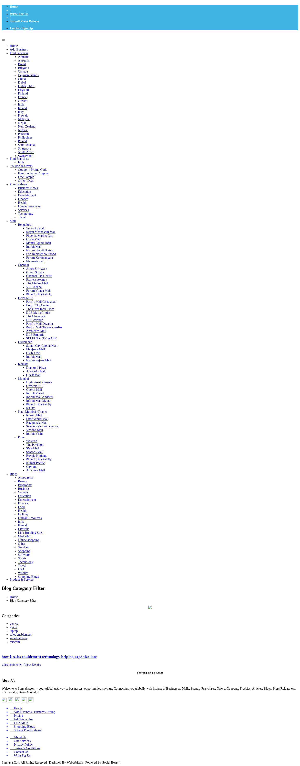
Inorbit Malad (35, 393)
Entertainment (27, 195)
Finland (23, 93)
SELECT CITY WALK (41, 338)
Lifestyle (23, 529)
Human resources (29, 206)
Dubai (22, 82)
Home (14, 6)
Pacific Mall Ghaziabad (41, 301)
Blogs (13, 474)
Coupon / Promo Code (32, 169)
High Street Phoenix (39, 382)
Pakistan (23, 133)
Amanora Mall (35, 470)
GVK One (33, 353)
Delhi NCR (25, 298)
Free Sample (26, 177)
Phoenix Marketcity (38, 404)
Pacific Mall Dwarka (39, 323)
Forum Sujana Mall (38, 360)
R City (30, 408)
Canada (23, 71)
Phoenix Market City (39, 235)
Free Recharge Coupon (33, 173)
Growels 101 (34, 386)
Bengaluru (24, 224)
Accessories (25, 477)
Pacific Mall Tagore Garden (44, 327)
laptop (14, 631)
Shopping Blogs (28, 576)
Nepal (22, 122)
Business (23, 488)
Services (23, 210)
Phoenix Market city (39, 294)
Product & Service (21, 579)
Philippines (25, 137)
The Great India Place (40, 309)
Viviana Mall (34, 430)
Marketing (24, 536)
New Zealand (27, 126)
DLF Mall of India (38, 312)
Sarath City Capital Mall (41, 345)
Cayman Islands (28, 75)
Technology (25, 213)
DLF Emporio (35, 334)
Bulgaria (23, 67)
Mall (13, 221)
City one (31, 466)
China (22, 78)
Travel (22, 217)
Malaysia (24, 119)
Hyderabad (25, 342)
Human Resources (30, 518)
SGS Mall (32, 448)
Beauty (22, 481)
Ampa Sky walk (36, 268)
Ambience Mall (36, 331)
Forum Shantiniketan (39, 250)
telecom (15, 642)
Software (24, 554)
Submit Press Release (24, 21)
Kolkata (23, 364)
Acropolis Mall (36, 371)
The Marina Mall (37, 283)
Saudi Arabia (26, 144)
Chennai (23, 265)
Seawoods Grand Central (42, 426)
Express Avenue (36, 279)
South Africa (26, 152)
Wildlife (23, 573)
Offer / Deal (25, 180)
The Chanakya (35, 316)
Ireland (22, 108)
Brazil (22, 64)
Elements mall (35, 261)
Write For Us (19, 14)
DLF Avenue (34, 320)
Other (21, 543)
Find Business (19, 53)
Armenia (23, 56)
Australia (24, 60)
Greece (22, 100)
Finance (23, 199)
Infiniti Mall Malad (38, 400)
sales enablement (20, 634)
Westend (31, 441)
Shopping (24, 551)
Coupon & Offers (21, 166)
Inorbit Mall (33, 246)
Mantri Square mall (38, 243)
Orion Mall (33, 239)
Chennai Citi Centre (39, 276)
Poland (22, 141)
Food (21, 507)
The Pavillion (34, 444)
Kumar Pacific (35, 463)
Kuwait (23, 115)
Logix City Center (38, 305)
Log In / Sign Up (21, 28)
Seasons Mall (34, 452)
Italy (21, 111)
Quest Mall (33, 375)
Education (24, 191)
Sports (22, 558)
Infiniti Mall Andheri (39, 397)
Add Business (19, 49)
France (22, 97)
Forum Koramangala (39, 257)
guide (13, 627)
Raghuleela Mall (36, 422)
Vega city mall (35, 228)
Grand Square (35, 272)
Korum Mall (34, 415)
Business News (28, 188)
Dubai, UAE (26, 86)
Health (22, 202)
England (23, 89)
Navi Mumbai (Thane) (32, 411)
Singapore (24, 148)
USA (21, 569)
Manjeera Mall (35, 349)
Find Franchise (19, 158)
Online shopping (28, 540)
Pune (21, 437)
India (21, 104)
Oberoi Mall (34, 389)
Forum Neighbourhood (41, 254)
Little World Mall (37, 419)
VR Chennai (34, 287)
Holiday (23, 514)
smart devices (18, 638)
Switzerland (25, 155)
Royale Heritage (36, 455)
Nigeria (23, 130)
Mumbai (23, 378)
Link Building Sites (30, 532)
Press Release (18, 184)
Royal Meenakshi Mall (41, 232)
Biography (25, 485)
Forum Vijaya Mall (38, 290)
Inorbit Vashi (34, 433)
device (14, 623)
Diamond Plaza (36, 367)
